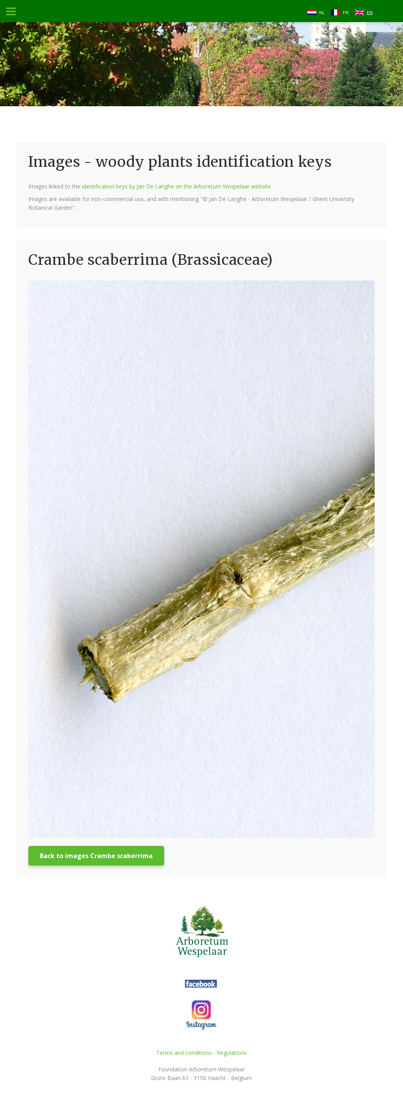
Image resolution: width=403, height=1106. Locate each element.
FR (346, 12)
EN (370, 12)
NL (322, 12)
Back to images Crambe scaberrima (96, 855)
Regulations (232, 1052)
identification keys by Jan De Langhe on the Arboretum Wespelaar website (176, 186)
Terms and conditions (184, 1052)
